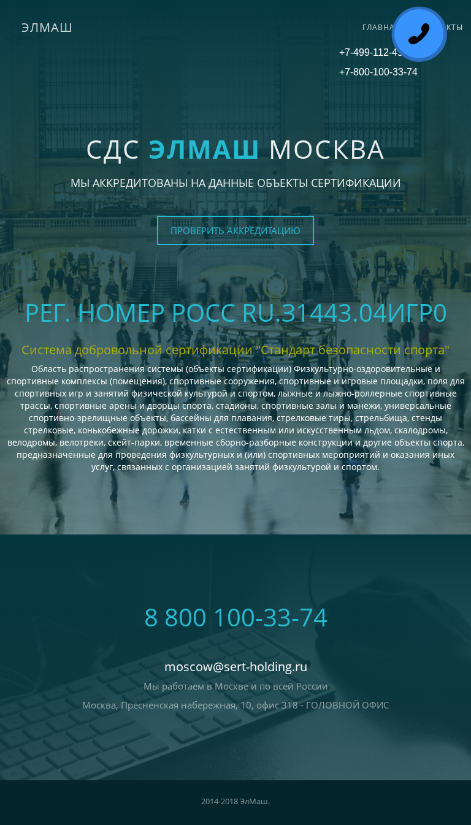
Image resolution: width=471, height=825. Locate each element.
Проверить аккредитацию (235, 230)
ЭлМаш (47, 27)
